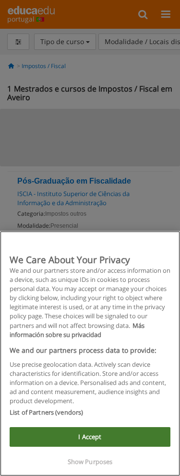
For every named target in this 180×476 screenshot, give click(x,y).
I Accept (89, 436)
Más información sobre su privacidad (77, 330)
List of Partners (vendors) (46, 412)
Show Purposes (90, 461)
